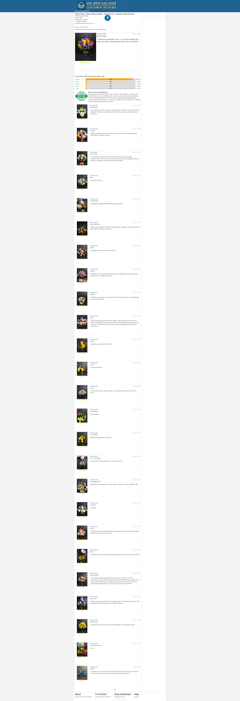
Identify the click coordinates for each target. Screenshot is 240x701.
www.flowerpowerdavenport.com (84, 23)
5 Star (80, 79)
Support (136, 697)
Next (114, 689)
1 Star (80, 88)
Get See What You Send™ (103, 697)
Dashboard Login (119, 697)
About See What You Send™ (83, 697)
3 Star (80, 84)
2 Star (80, 86)
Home (76, 11)
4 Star (80, 81)
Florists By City (84, 11)
